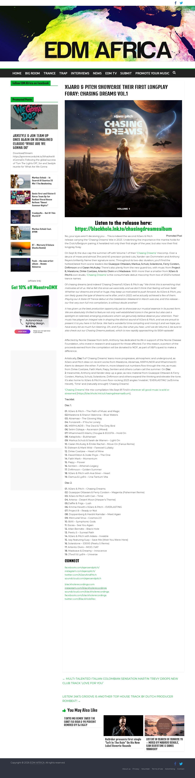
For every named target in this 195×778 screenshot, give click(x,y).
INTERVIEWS (80, 73)
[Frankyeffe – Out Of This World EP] (20, 211)
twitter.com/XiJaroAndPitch (81, 574)
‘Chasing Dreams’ (146, 253)
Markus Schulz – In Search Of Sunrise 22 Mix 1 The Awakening (42, 180)
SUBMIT (126, 73)
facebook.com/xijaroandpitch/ (82, 567)
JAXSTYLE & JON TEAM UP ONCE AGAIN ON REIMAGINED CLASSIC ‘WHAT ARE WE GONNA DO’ (33, 141)
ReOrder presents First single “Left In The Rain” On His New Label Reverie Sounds (123, 742)
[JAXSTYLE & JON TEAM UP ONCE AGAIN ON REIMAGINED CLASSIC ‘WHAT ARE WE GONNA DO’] (34, 106)
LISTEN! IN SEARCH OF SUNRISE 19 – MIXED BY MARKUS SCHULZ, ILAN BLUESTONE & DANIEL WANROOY (164, 744)
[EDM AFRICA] (97, 33)
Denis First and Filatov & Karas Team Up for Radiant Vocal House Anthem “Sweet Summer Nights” (43, 199)
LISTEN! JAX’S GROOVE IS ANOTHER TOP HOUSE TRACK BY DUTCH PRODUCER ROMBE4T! (117, 699)
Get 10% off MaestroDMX (34, 287)
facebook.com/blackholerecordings (85, 595)
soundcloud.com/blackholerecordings (87, 591)
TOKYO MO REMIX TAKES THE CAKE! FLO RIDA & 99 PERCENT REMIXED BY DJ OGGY (80, 722)
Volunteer (145, 769)
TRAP (63, 73)
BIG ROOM (32, 73)
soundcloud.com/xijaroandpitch (83, 578)
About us (126, 769)
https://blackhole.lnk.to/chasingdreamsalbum (123, 229)
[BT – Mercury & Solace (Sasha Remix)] (20, 243)
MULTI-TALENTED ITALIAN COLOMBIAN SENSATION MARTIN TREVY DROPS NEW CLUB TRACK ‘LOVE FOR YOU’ (120, 681)
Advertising (170, 769)
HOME (16, 73)
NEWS (97, 73)
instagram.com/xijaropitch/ (80, 571)
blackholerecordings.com (79, 584)
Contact (180, 769)
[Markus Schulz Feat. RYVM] (20, 227)
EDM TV (111, 73)
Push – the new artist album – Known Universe (42, 264)
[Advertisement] (33, 396)
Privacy (136, 769)
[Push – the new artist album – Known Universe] (20, 259)
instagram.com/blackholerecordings (86, 588)
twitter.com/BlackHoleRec (80, 598)
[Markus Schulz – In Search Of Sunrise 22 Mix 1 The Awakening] (20, 176)
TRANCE (50, 73)
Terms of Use (157, 769)
